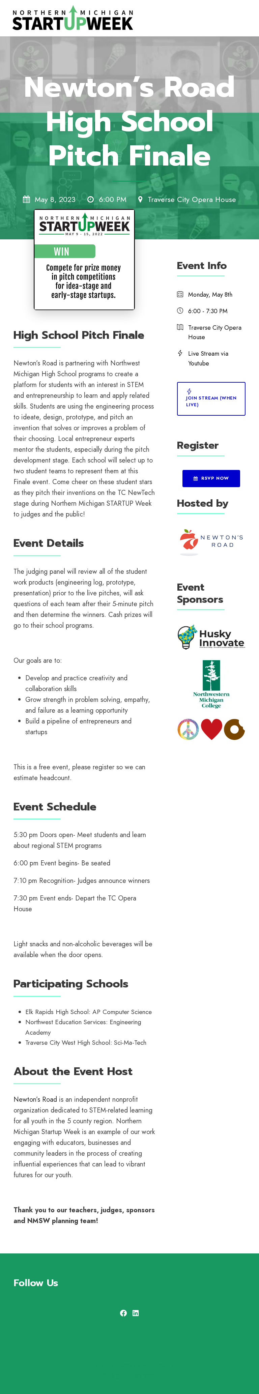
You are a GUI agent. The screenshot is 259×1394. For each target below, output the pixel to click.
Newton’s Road (35, 1099)
